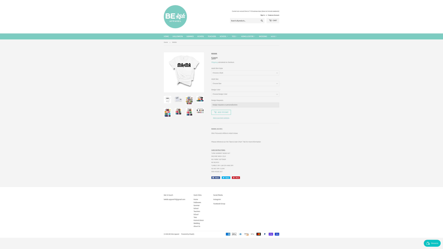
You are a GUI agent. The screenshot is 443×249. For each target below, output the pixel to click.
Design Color (215, 90)
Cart (274, 20)
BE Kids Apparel (174, 234)
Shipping (214, 62)
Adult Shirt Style (217, 68)
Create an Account (273, 15)
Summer (190, 36)
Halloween (178, 36)
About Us (197, 226)
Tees (234, 36)
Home (166, 36)
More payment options (221, 118)
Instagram (217, 199)
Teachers (212, 36)
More (273, 36)
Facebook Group (219, 204)
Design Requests (217, 100)
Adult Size (214, 79)
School (200, 36)
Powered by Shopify (187, 234)
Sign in (262, 15)
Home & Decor (247, 36)
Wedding (263, 36)
